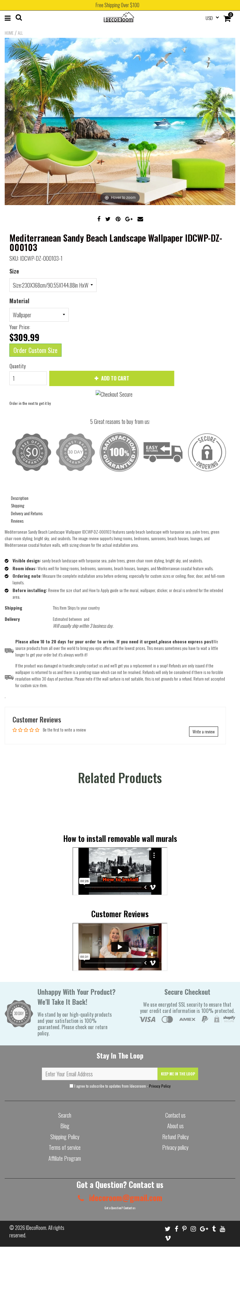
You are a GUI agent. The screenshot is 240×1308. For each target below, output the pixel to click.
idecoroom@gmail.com (124, 1197)
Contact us (175, 1115)
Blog (64, 1126)
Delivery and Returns (26, 513)
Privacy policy (175, 1147)
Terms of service (65, 1147)
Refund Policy (175, 1137)
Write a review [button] (203, 731)
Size (14, 271)
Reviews (17, 520)
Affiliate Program (64, 1158)
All (20, 33)
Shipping (17, 505)
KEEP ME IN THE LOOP (178, 1073)
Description (19, 498)
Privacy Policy (160, 1086)
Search (64, 1115)
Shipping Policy (64, 1137)
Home (9, 33)
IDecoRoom (36, 1227)
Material (19, 301)
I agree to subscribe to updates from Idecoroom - (122, 1086)
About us (175, 1126)
